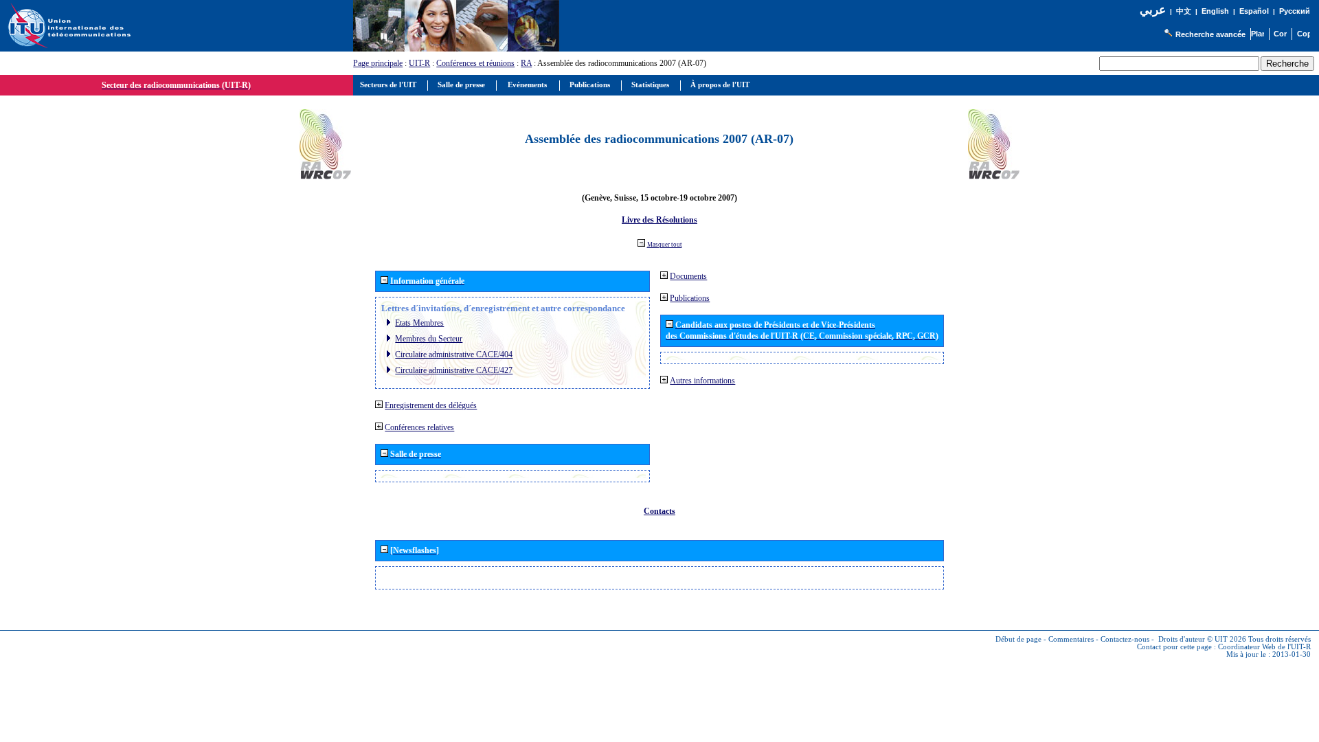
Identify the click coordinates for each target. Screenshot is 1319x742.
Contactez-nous (1125, 639)
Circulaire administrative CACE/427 (453, 370)
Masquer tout (664, 244)
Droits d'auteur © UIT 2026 (1202, 639)
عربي (1153, 9)
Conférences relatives (419, 427)
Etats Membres (419, 323)
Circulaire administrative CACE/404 (453, 354)
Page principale (378, 63)
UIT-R (419, 63)
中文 (1183, 11)
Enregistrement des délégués (431, 405)
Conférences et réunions (475, 63)
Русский (1294, 11)
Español (1254, 11)
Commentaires (1071, 639)
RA (526, 63)
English (1215, 11)
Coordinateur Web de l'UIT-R (1264, 647)
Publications (690, 298)
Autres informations (702, 380)
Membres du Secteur (428, 339)
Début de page (1018, 639)
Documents (688, 276)
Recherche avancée (1210, 34)
